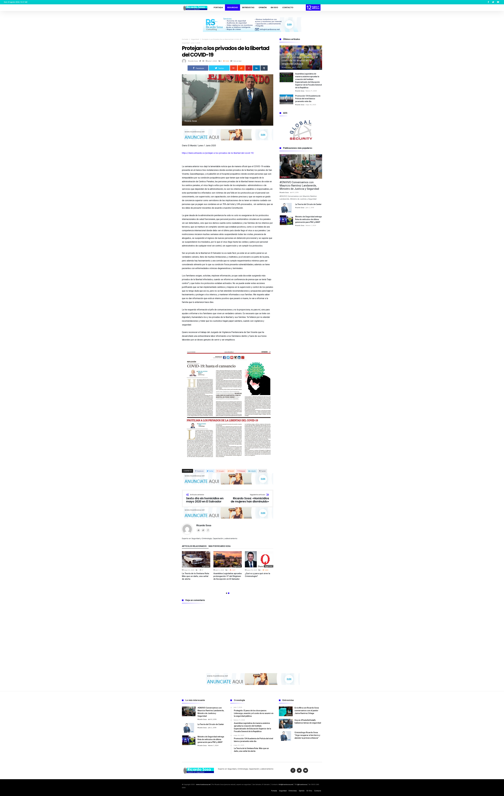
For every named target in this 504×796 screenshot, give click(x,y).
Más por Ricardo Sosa (219, 546)
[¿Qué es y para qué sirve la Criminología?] (259, 559)
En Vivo (309, 791)
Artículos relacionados (194, 546)
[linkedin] (256, 68)
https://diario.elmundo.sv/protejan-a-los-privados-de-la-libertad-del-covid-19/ (218, 153)
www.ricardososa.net (203, 784)
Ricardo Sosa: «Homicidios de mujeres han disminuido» (250, 498)
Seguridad (195, 39)
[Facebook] (488, 2)
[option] (196, 565)
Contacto (317, 791)
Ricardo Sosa (193, 61)
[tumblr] (264, 68)
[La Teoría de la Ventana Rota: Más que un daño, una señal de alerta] (196, 559)
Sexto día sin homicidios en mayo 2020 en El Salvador (205, 498)
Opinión (301, 791)
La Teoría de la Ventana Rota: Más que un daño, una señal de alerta (195, 576)
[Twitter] (493, 2)
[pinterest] (248, 68)
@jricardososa (302, 784)
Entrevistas (293, 791)
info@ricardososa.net (286, 784)
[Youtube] (498, 2)
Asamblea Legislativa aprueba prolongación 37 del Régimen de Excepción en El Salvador (227, 576)
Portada (185, 39)
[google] (233, 68)
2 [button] (228, 593)
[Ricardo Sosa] (195, 5)
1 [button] (226, 593)
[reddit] (241, 68)
